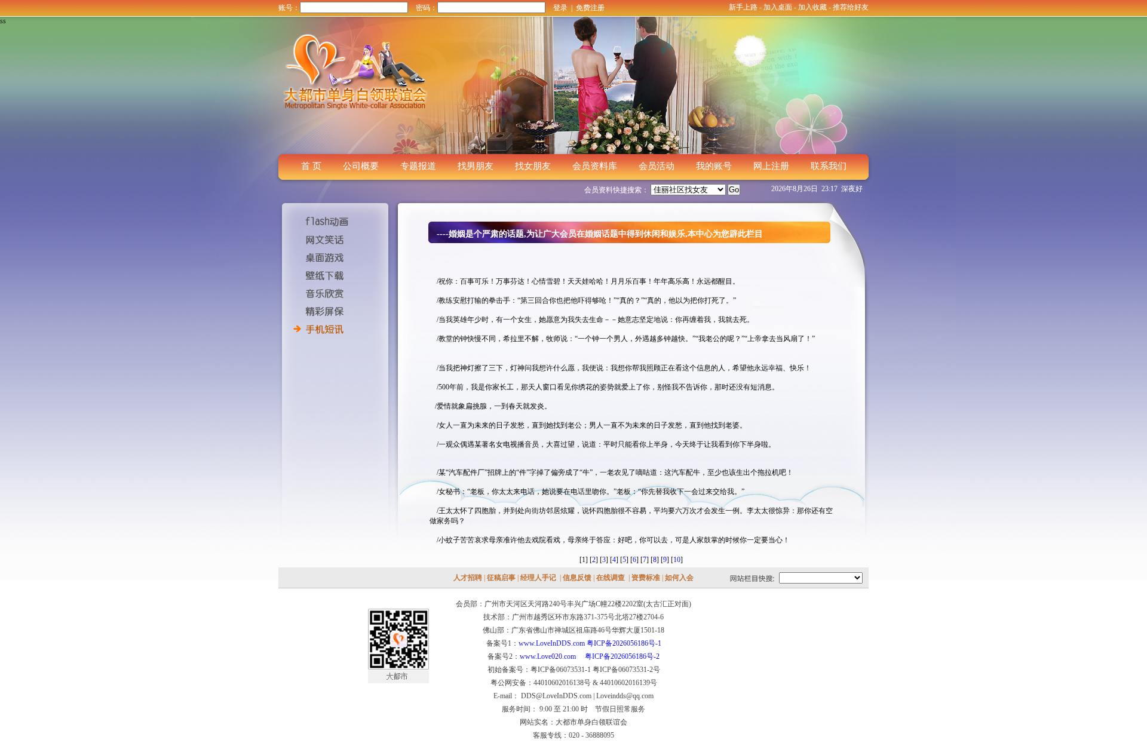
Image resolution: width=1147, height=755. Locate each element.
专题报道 (418, 166)
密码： (426, 8)
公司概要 (361, 166)
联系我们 (829, 166)
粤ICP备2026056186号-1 (624, 643)
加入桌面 (777, 7)
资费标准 (645, 577)
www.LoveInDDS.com (552, 643)
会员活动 (656, 166)
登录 (560, 8)
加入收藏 (812, 7)
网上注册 (771, 166)
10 (676, 559)
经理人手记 (538, 577)
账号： (289, 8)
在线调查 (610, 577)
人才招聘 (467, 577)
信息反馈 (577, 577)
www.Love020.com (551, 656)
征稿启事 (501, 577)
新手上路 (743, 7)
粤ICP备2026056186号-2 (622, 656)
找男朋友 (475, 166)
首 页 (311, 166)
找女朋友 (533, 166)
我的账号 (714, 166)
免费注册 (590, 8)
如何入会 (679, 577)
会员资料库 (594, 166)
